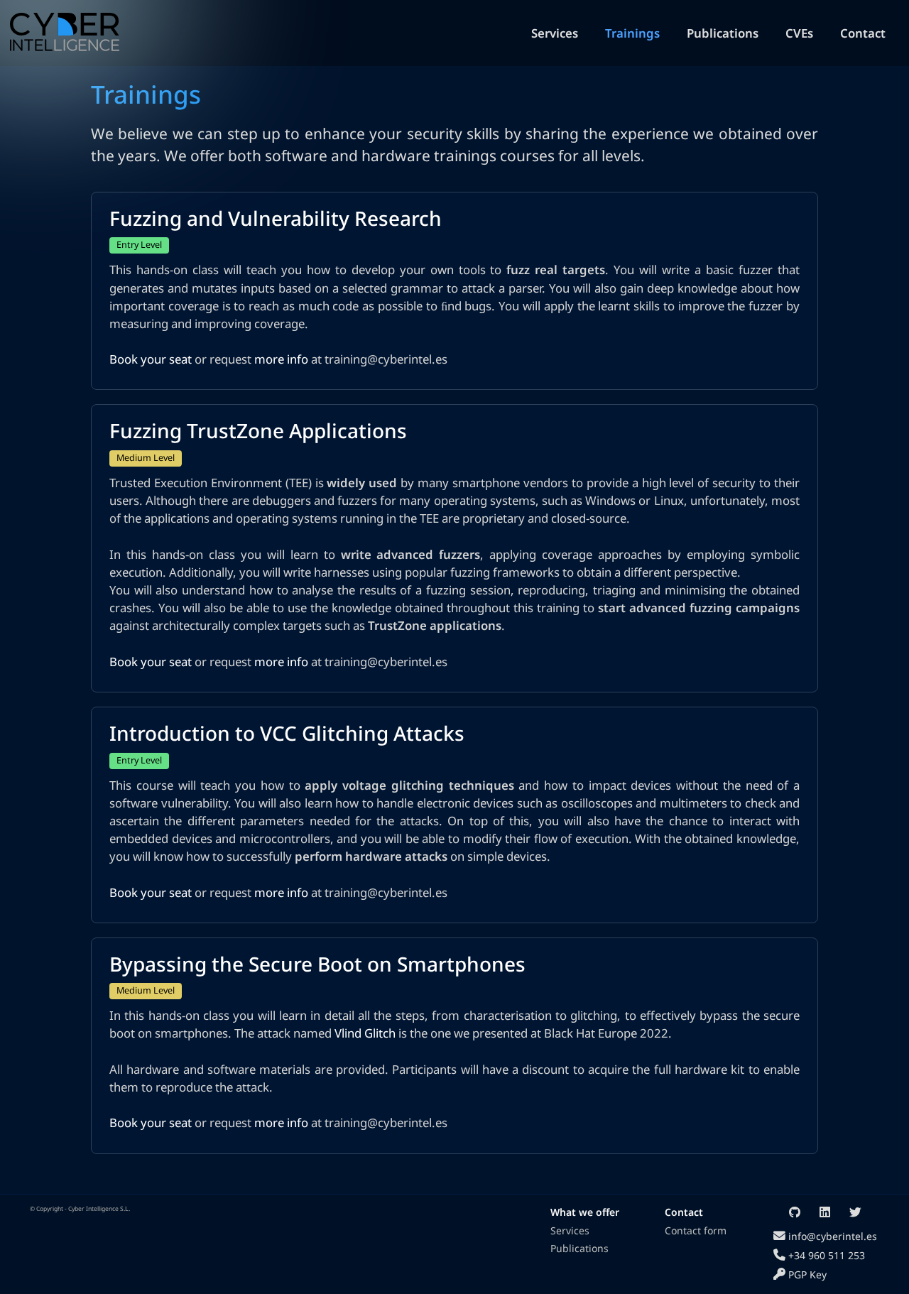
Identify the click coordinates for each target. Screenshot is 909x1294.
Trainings (632, 33)
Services (554, 33)
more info (281, 359)
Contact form (695, 1230)
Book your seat (150, 359)
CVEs (799, 33)
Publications (722, 33)
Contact (863, 33)
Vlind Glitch (365, 1033)
